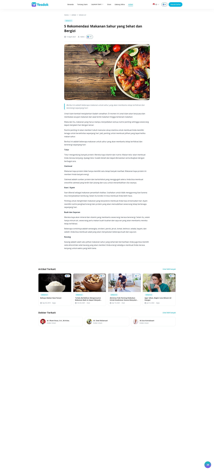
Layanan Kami (96, 4)
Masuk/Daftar (175, 4)
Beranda (70, 4)
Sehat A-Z (82, 15)
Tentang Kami (82, 4)
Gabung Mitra (120, 4)
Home (66, 15)
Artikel (130, 4)
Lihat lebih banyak (169, 269)
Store (109, 4)
